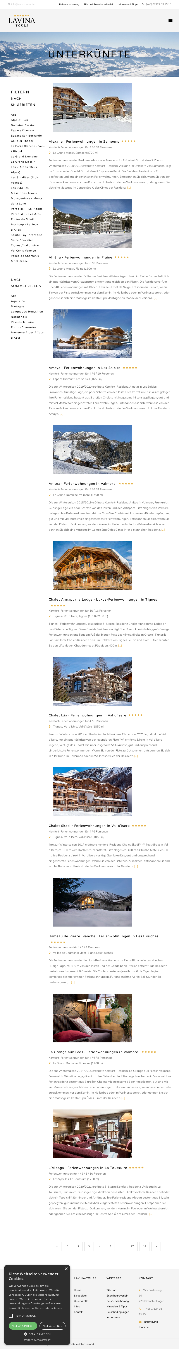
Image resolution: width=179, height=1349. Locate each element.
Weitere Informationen (48, 1308)
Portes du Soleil (22, 219)
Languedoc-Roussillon (27, 311)
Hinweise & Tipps (128, 4)
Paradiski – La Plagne (27, 208)
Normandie (19, 316)
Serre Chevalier (22, 240)
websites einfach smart (80, 1344)
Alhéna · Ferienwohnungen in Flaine (80, 257)
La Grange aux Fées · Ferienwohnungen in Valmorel (94, 1052)
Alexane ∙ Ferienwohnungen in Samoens (84, 142)
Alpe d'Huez (20, 120)
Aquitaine (18, 301)
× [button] (66, 1269)
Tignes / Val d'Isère (25, 245)
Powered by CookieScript (37, 1340)
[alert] (37, 1305)
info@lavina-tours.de (22, 4)
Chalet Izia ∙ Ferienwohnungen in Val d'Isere (87, 715)
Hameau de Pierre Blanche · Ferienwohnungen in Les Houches (104, 936)
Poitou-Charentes (23, 327)
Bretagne (17, 306)
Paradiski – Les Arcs (26, 214)
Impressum (113, 1317)
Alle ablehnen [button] (52, 1325)
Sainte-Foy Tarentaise (27, 234)
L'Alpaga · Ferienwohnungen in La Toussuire (88, 1168)
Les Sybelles (20, 187)
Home (77, 1290)
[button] (37, 1334)
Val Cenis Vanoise (23, 250)
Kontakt (78, 1312)
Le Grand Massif (23, 161)
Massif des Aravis (24, 193)
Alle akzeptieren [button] (23, 1325)
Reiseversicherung (69, 4)
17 (132, 1246)
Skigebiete (80, 1295)
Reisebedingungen (118, 1312)
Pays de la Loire (22, 322)
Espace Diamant (22, 130)
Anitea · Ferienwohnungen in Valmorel (83, 484)
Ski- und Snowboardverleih (99, 4)
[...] (129, 187)
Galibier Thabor (22, 140)
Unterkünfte (81, 1301)
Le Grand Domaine (24, 156)
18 (144, 1246)
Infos (77, 1306)
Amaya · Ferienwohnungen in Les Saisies (85, 368)
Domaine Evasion (23, 125)
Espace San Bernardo (26, 135)
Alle (14, 114)
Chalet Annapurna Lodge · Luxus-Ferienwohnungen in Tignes (103, 599)
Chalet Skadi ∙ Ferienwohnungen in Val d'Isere (89, 826)
